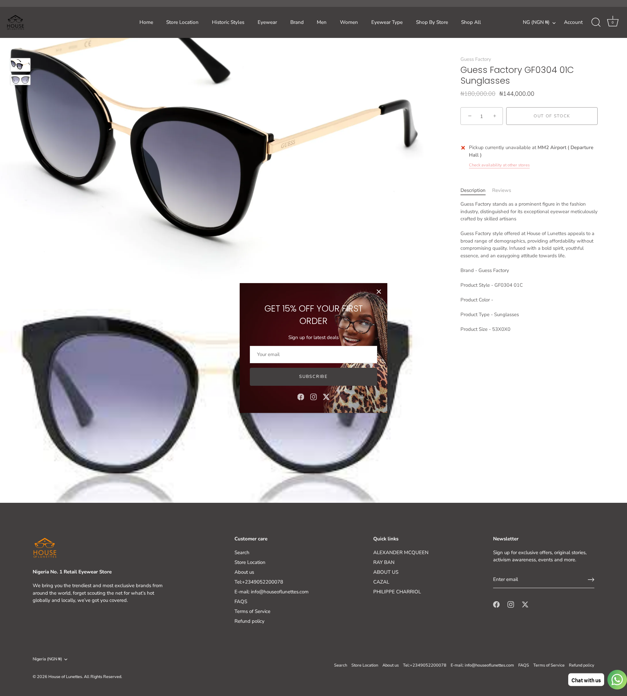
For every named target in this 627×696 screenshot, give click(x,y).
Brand (297, 22)
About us (244, 572)
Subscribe (313, 377)
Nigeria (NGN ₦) (47, 659)
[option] (20, 66)
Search (241, 552)
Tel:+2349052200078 (258, 582)
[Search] (596, 22)
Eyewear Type (387, 22)
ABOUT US (385, 572)
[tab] (476, 190)
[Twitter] (326, 396)
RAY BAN (383, 562)
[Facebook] (300, 396)
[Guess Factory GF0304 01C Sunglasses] (20, 65)
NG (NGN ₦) (536, 22)
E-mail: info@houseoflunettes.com (271, 591)
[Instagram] (313, 396)
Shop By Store (432, 22)
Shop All (471, 22)
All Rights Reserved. (103, 677)
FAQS (240, 601)
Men (322, 22)
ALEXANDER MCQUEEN (400, 552)
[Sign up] (591, 579)
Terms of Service (252, 611)
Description (473, 190)
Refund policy (249, 621)
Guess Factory (475, 59)
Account (573, 22)
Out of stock (552, 116)
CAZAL (381, 582)
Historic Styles (228, 22)
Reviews (501, 190)
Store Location (182, 22)
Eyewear (267, 22)
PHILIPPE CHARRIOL (397, 591)
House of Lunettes (65, 677)
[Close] (379, 291)
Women (349, 22)
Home (146, 22)
